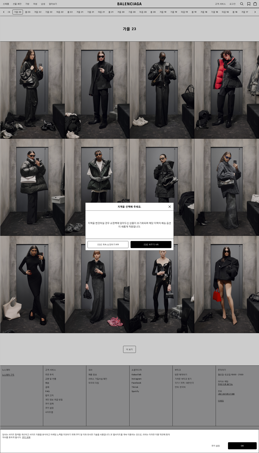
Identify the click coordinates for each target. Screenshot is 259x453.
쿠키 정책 (26, 437)
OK (242, 445)
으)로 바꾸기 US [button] (151, 244)
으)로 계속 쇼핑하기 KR (108, 244)
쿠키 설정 (215, 445)
